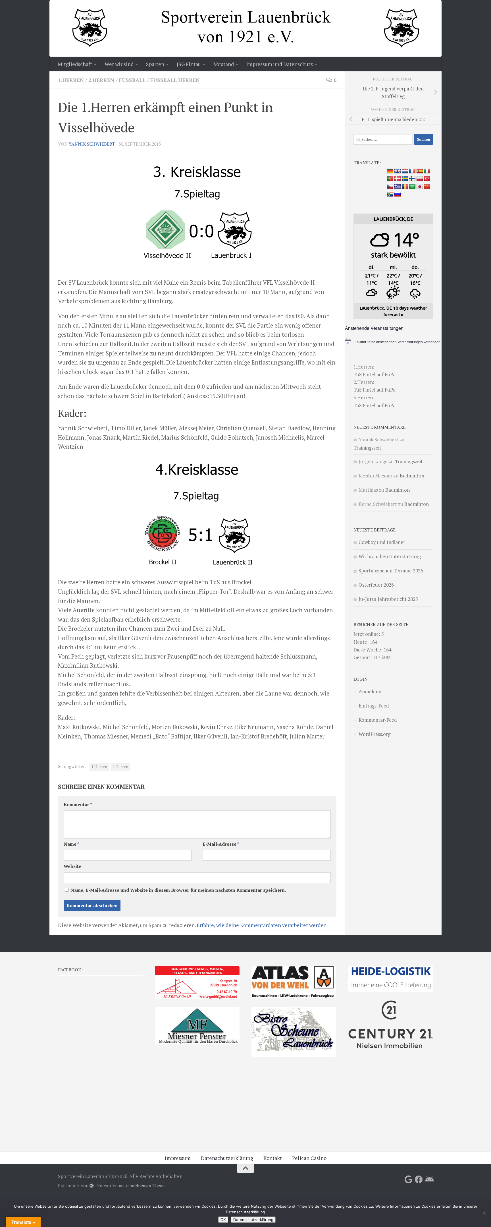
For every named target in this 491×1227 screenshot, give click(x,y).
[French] (412, 171)
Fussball (132, 79)
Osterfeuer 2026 (376, 585)
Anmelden (370, 691)
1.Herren (71, 79)
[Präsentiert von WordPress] (92, 1186)
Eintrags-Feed (374, 705)
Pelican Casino (309, 1157)
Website (72, 866)
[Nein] (484, 1213)
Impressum (178, 1157)
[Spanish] (419, 171)
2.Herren (101, 79)
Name (71, 844)
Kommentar (78, 805)
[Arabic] (412, 187)
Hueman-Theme (150, 1185)
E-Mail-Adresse (221, 844)
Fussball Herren (175, 79)
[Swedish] (404, 179)
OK (223, 1219)
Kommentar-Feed (378, 720)
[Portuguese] (390, 179)
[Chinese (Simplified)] (427, 187)
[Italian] (427, 171)
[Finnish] (412, 179)
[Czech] (390, 187)
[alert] (393, 341)
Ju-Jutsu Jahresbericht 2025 (388, 599)
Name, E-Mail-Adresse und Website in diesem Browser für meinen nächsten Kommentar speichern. (178, 890)
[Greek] (397, 187)
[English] (397, 171)
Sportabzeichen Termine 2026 (391, 570)
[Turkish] (427, 179)
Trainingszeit (367, 447)
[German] (390, 171)
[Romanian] (404, 187)
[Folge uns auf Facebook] (419, 1179)
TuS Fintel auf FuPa (374, 374)
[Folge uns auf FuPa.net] (429, 1179)
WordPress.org (374, 734)
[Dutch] (404, 171)
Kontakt (272, 1157)
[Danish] (397, 179)
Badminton (412, 475)
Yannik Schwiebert (92, 144)
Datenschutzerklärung (227, 1157)
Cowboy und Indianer (382, 542)
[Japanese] (419, 187)
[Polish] (419, 179)
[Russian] (397, 194)
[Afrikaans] (390, 194)
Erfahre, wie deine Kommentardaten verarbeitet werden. (262, 925)
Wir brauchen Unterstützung (390, 556)
